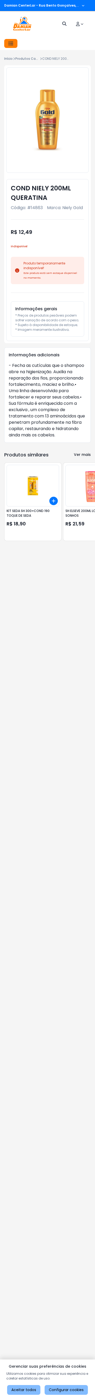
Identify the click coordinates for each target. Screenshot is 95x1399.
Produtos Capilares (30, 58)
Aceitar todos (23, 1389)
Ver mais (82, 454)
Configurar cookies (66, 1389)
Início (8, 58)
